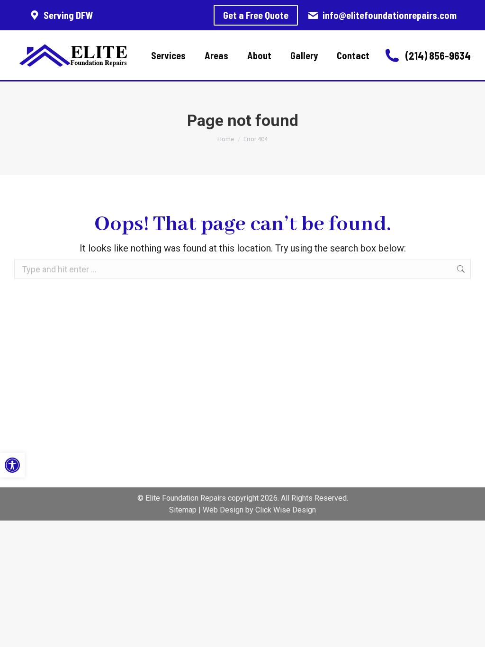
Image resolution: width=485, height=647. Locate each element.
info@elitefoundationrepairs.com (390, 15)
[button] (12, 465)
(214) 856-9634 (438, 55)
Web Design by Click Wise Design (259, 509)
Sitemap (183, 509)
